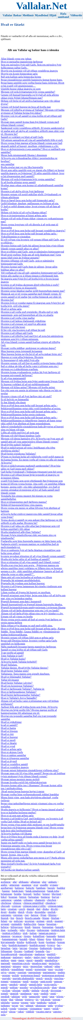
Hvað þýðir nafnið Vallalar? (16, 444)
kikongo (57, 939)
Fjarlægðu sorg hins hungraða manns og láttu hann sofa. (31, 541)
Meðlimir (28, 15)
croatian (12, 909)
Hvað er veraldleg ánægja (15, 767)
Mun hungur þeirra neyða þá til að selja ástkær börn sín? (31, 354)
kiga (48, 939)
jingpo (27, 936)
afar (15, 881)
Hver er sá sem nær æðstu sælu (17, 815)
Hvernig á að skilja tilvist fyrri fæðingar (22, 191)
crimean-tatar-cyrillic (34, 906)
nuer (50, 969)
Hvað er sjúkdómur (11, 722)
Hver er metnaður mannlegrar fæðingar (22, 61)
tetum (4, 999)
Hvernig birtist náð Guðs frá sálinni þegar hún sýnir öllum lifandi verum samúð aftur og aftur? (32, 247)
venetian (23, 1008)
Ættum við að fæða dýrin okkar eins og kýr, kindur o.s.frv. (32, 613)
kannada (51, 936)
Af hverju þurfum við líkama (16, 833)
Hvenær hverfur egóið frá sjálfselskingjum (24, 782)
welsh (55, 1008)
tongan (56, 999)
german (40, 921)
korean (61, 942)
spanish (14, 993)
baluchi (30, 888)
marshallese (51, 960)
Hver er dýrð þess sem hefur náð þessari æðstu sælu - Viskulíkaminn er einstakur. (29, 235)
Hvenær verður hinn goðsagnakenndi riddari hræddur (30, 794)
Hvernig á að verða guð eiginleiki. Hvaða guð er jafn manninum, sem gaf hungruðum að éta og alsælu (29, 313)
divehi (54, 909)
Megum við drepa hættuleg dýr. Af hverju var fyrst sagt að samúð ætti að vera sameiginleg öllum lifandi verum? (32, 440)
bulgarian (33, 897)
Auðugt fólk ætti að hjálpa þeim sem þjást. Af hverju (29, 707)
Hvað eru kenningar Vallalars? (17, 685)
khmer (40, 939)
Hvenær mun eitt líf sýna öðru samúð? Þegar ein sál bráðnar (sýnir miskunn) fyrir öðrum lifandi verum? (33, 775)
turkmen (5, 1005)
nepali (29, 969)
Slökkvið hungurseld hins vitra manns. (22, 505)
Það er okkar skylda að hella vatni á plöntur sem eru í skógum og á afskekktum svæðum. (29, 368)
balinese (19, 888)
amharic (52, 881)
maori (29, 960)
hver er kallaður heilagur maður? (18, 812)
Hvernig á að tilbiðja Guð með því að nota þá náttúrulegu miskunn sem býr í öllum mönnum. (32, 338)
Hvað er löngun (9, 731)
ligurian (33, 948)
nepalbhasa (17, 969)
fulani (4, 921)
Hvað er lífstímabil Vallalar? (16, 676)
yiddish (30, 1011)
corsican (16, 906)
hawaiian (51, 924)
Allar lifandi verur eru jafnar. (16, 58)
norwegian (40, 969)
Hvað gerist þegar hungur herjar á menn (22, 791)
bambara (41, 888)
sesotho (24, 987)
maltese (5, 960)
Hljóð (52, 15)
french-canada (32, 918)
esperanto (6, 915)
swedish (5, 996)
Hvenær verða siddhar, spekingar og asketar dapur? (28, 348)
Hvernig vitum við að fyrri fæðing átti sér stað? (26, 396)
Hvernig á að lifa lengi (13, 327)
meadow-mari (39, 963)
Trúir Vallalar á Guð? (12, 655)
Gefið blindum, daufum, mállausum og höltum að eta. (30, 203)
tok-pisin (46, 999)
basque (6, 891)
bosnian (13, 897)
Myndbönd (41, 15)
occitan (59, 969)
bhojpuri (56, 894)
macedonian (26, 954)
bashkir (61, 888)
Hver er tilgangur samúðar (15, 758)
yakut (21, 1011)
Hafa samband (63, 15)
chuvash (5, 906)
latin (15, 948)
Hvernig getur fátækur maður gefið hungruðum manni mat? (33, 290)
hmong (36, 927)
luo (48, 951)
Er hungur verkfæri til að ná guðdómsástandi (25, 384)
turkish (52, 1002)
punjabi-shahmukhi (23, 978)
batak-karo (18, 891)
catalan (18, 900)
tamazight (34, 996)
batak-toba (53, 891)
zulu (3, 1014)
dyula (29, 912)
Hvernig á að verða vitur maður (18, 318)
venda (12, 1008)
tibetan (19, 999)
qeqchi (48, 978)
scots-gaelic (50, 984)
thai (11, 999)
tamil (45, 996)
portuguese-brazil (30, 975)
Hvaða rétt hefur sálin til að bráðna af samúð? (25, 559)
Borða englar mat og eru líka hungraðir (22, 167)
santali (23, 984)
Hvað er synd (8, 746)
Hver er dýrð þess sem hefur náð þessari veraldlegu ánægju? (33, 230)
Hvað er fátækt (9, 743)
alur (44, 881)
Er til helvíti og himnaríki (15, 399)
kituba (20, 942)
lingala (57, 948)
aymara (54, 885)
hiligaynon (17, 927)
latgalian (5, 948)
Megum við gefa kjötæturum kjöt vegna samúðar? (28, 91)
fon (12, 918)
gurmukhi (16, 924)
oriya (3, 972)
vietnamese (36, 1008)
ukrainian (40, 1005)
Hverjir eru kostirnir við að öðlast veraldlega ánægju (29, 70)
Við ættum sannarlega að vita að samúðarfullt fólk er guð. (32, 140)
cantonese (6, 900)
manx (21, 960)
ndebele (5, 969)
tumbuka (42, 1002)
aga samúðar (7, 164)
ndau (57, 966)
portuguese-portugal (53, 975)
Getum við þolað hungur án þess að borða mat (26, 107)
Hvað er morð (8, 740)
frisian (45, 918)
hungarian (47, 927)
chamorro (40, 900)
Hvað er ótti (7, 734)
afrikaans (24, 881)
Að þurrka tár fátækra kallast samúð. (20, 869)
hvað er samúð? (9, 725)
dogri (4, 912)
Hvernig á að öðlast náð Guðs (17, 333)
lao (58, 945)
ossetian (22, 972)
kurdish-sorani (37, 945)
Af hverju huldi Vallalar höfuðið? (19, 661)
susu (36, 993)
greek (50, 921)
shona (62, 987)
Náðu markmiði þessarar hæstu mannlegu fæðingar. (28, 646)
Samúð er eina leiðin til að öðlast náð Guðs (24, 649)
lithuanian (6, 951)
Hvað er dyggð (9, 761)
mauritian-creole (21, 963)
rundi (26, 981)
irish (25, 933)
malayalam (54, 957)
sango (4, 984)
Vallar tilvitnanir (10, 679)
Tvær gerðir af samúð (12, 652)
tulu (32, 1002)
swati (53, 993)
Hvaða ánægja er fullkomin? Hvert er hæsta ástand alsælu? (32, 809)
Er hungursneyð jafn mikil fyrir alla (20, 360)
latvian (23, 948)
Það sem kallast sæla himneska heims (21, 76)
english (52, 912)
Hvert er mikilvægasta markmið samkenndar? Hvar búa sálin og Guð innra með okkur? (30, 467)
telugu (59, 996)
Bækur (17, 15)
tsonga (15, 1002)
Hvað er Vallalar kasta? (13, 658)
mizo (25, 966)
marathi (39, 960)
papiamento (49, 972)
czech (22, 909)
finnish (4, 918)
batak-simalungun (35, 891)
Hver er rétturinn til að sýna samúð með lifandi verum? (30, 562)
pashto (61, 972)
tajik (24, 996)
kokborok (31, 942)
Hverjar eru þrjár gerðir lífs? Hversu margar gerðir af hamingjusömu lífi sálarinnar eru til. (29, 711)
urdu (50, 1005)
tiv (37, 999)
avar (35, 885)
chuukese (51, 903)
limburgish (46, 948)
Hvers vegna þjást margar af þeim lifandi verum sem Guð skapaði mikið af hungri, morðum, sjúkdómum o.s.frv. (31, 145)
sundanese (26, 993)
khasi (32, 939)
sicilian (6, 990)
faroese (34, 915)
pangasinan (34, 972)
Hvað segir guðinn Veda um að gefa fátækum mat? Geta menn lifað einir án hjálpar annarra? (31, 256)
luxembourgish (9, 954)
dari (38, 909)
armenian (14, 885)
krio (4, 945)
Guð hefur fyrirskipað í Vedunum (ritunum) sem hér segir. (32, 471)
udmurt (29, 1005)
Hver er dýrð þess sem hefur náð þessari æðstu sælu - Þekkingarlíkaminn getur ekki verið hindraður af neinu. (31, 407)
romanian (15, 981)
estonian (18, 915)
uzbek (4, 1008)
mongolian (36, 966)
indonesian (43, 930)
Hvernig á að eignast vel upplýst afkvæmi (23, 324)
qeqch (39, 978)
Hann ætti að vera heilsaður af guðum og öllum (26, 577)
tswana (24, 1002)
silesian (16, 990)
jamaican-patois (47, 933)
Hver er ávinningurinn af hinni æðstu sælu (24, 215)
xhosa (12, 1011)
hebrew (5, 927)
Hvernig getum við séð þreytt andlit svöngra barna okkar (31, 363)
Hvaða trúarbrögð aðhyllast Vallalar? (21, 532)
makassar (6, 957)
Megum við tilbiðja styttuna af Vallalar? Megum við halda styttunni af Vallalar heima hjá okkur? (32, 111)
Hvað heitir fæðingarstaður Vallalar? (20, 695)
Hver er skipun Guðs (12, 752)
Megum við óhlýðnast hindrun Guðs (20, 435)
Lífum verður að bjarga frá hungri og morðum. (26, 592)
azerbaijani (7, 888)
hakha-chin (30, 924)
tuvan (15, 1005)
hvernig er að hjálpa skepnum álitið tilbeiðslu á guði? (30, 284)
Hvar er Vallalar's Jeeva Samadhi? (19, 698)
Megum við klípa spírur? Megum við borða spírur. (28, 387)
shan (54, 987)
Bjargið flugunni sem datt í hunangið (21, 601)
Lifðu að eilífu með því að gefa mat (20, 432)
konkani (50, 942)
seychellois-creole (40, 987)
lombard (28, 951)
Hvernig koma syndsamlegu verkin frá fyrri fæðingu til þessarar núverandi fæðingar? (30, 374)
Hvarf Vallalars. (9, 664)
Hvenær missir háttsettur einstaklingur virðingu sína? (30, 770)
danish (30, 909)
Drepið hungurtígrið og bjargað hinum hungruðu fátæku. (32, 604)
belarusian (6, 894)
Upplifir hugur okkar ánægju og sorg (21, 88)
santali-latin (35, 984)
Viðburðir (76, 15)
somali (4, 993)
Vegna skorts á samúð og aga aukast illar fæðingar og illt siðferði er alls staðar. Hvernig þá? (31, 521)
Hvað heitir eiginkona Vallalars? (18, 453)
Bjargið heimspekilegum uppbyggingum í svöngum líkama (33, 607)
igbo (22, 930)
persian (6, 975)
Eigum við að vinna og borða (17, 616)
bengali (27, 894)
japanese (5, 936)
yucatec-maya (43, 1011)
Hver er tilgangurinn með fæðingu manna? (24, 502)
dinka (46, 909)
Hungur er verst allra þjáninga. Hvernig (22, 357)
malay (28, 957)
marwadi (5, 963)
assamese (26, 885)
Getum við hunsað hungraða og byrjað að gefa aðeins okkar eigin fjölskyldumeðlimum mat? (30, 96)
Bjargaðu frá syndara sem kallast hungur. (23, 583)
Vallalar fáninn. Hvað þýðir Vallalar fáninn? (24, 667)
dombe (12, 912)
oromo (12, 972)
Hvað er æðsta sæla (11, 309)
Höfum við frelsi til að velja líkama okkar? (24, 212)
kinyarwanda (8, 942)
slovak (45, 990)
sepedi (4, 987)
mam (13, 960)
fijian (43, 915)
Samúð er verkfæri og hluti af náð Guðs (22, 137)
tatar (52, 996)
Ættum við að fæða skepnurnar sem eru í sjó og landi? (30, 610)
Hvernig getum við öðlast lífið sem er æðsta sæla (27, 637)
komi (41, 942)
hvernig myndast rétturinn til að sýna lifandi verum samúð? (33, 556)
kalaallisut (39, 936)
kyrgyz (51, 945)
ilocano (31, 930)
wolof (4, 1011)
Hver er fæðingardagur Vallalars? (18, 692)
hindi (28, 927)
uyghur (59, 1005)
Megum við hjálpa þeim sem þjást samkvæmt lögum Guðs (32, 381)
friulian (55, 918)
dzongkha (40, 912)
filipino (52, 915)
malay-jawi (40, 957)
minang (17, 966)
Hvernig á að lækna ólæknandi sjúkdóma (23, 321)
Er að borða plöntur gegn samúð (18, 182)
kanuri (61, 936)
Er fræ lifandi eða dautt (13, 402)
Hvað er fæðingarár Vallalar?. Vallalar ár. (23, 689)
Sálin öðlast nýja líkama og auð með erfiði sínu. (27, 625)
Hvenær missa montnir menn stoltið (20, 779)
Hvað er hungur (9, 737)
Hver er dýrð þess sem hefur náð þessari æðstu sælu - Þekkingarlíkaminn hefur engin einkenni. (29, 413)
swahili (44, 993)
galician (18, 921)
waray (47, 1008)
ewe (27, 915)
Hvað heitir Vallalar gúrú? (15, 670)
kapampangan (10, 939)
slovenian (56, 990)
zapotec (57, 1011)
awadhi (44, 885)
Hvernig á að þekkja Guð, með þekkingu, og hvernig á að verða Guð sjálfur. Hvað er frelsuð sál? (32, 820)
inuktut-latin (58, 930)
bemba (17, 894)
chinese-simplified (33, 903)
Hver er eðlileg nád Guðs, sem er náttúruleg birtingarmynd (32, 251)
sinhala (35, 990)
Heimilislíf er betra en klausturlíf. (19, 287)
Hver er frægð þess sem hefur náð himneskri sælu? (28, 200)
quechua (58, 978)
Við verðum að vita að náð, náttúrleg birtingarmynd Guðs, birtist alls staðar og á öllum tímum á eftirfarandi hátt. (32, 274)
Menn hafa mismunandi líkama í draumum (24, 155)
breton (22, 897)
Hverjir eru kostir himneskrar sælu (19, 73)
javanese (17, 936)
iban (3, 930)
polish (15, 975)
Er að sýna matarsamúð (13, 378)
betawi (46, 894)
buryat (55, 897)
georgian (29, 921)
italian (33, 933)
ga (10, 921)
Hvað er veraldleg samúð (14, 764)
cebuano (28, 900)
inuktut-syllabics (11, 933)
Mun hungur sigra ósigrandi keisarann (21, 351)
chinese (17, 903)
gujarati (5, 924)
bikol (4, 897)
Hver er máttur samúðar (13, 755)
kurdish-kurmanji (18, 945)
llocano (18, 951)
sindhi (26, 990)
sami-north (46, 981)
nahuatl (48, 966)
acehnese (6, 881)
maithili (51, 954)
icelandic (13, 930)
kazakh (23, 939)
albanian (35, 881)
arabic (4, 885)
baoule (51, 888)
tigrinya (29, 999)
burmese (45, 897)
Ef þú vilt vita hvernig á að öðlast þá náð (23, 330)
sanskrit (13, 984)
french (19, 918)
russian (34, 981)
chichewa (6, 903)
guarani (59, 921)
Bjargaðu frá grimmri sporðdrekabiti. (21, 580)
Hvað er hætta (8, 728)
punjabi (6, 978)
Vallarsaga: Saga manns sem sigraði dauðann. (25, 673)
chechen (51, 900)
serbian (14, 987)
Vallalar (7, 15)
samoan (58, 981)
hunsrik (59, 927)
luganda (39, 951)
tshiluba (5, 1002)
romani (4, 981)
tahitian (15, 996)
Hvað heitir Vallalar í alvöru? (16, 682)
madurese (40, 954)
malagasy (18, 957)
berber (37, 894)
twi (22, 1005)
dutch (21, 912)
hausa (41, 924)
